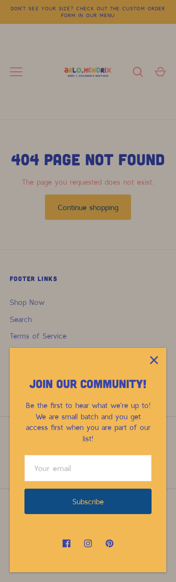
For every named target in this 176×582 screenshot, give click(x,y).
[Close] (154, 360)
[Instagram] (88, 543)
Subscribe (88, 501)
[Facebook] (66, 543)
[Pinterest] (109, 543)
